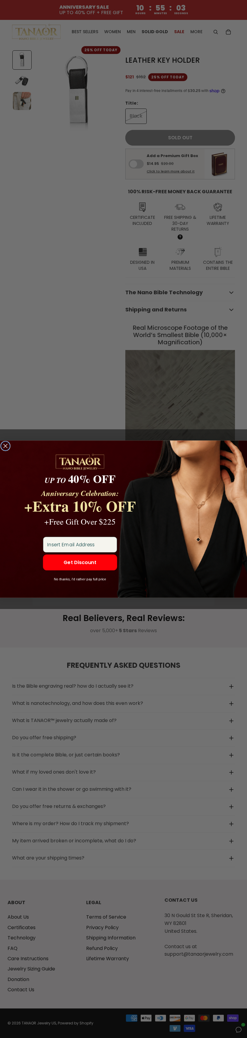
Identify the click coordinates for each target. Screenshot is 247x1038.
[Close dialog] (5, 445)
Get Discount (80, 562)
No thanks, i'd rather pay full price (80, 579)
